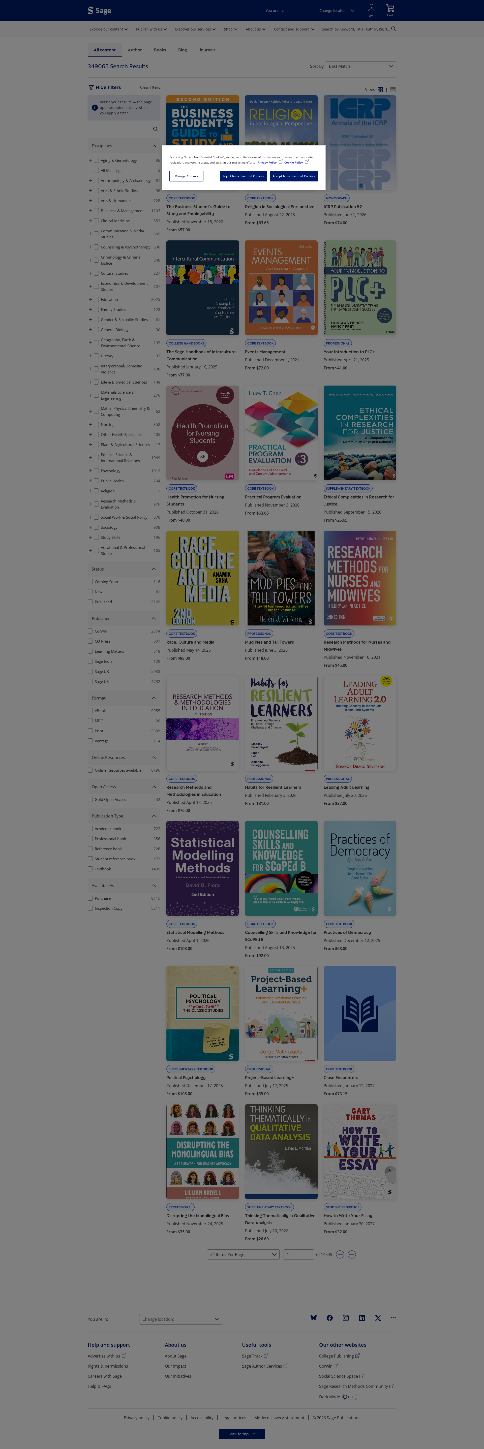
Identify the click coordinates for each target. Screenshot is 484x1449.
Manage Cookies (186, 176)
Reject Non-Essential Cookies (243, 176)
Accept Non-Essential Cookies (294, 176)
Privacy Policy (267, 162)
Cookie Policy (294, 162)
